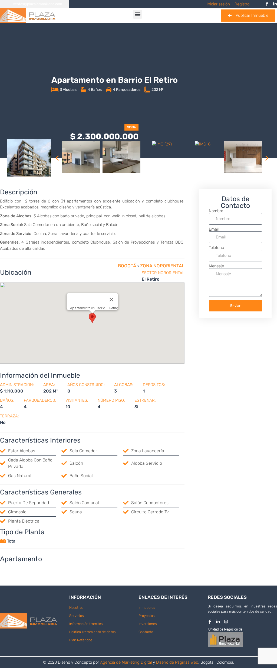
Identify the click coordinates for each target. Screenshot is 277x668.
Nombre (216, 211)
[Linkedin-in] (218, 622)
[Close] (111, 299)
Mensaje (216, 266)
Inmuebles (146, 608)
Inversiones (147, 624)
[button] (137, 14)
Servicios (76, 616)
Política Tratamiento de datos (92, 632)
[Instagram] (226, 622)
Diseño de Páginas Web (177, 662)
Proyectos (146, 616)
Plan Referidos (80, 640)
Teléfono (216, 248)
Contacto (145, 632)
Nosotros (76, 608)
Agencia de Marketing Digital (126, 662)
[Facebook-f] (210, 622)
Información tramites (86, 624)
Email (214, 229)
